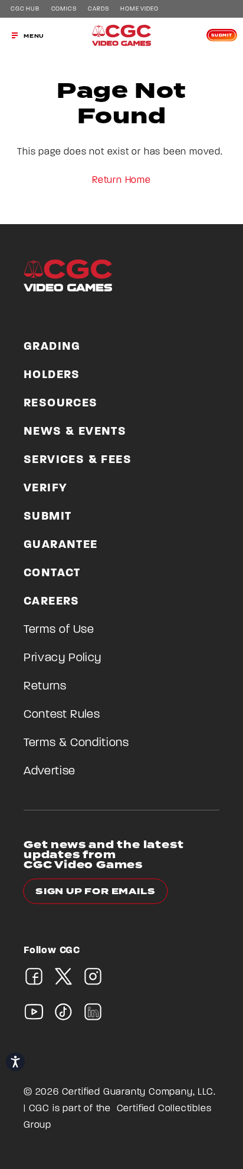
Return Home (121, 180)
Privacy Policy (62, 658)
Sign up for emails (95, 891)
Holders (52, 375)
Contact (52, 573)
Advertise (49, 771)
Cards (98, 9)
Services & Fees (78, 460)
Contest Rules (62, 715)
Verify (45, 488)
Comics (64, 9)
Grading (52, 347)
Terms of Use (59, 630)
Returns (45, 686)
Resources (61, 403)
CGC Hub (25, 9)
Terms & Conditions (76, 743)
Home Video (139, 9)
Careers (52, 602)
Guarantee (61, 545)
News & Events (75, 432)
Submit (221, 35)
